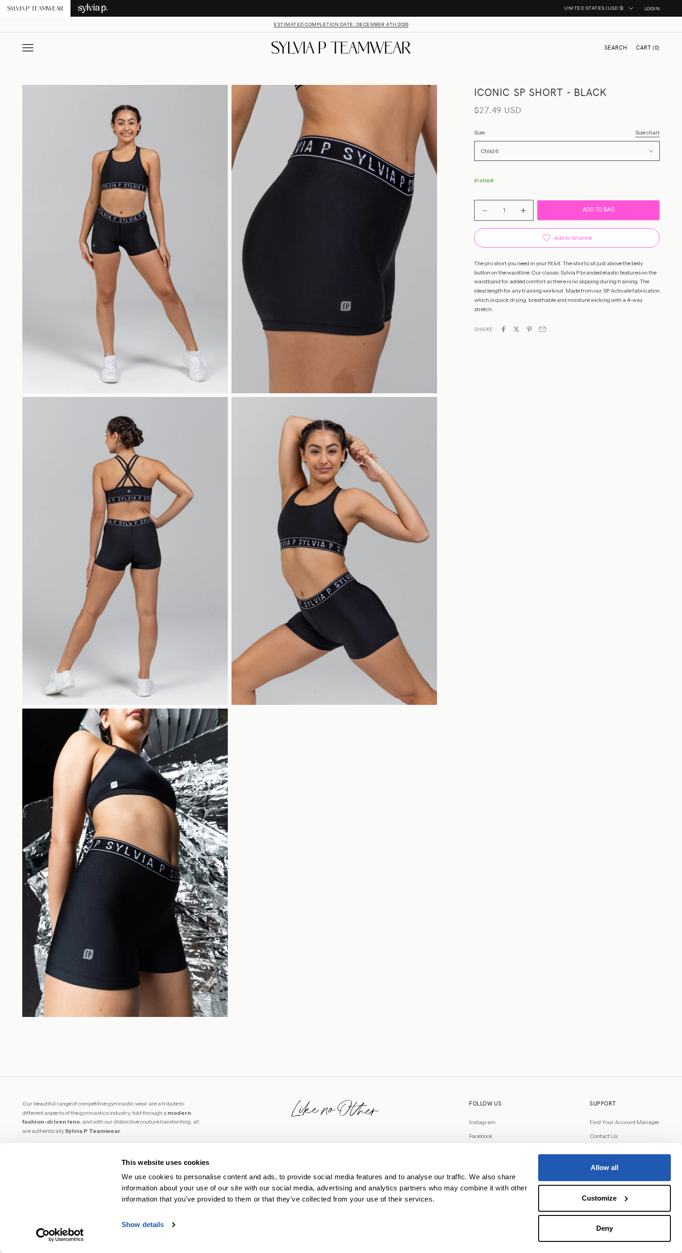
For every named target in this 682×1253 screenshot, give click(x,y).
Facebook (481, 1135)
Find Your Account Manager (625, 1122)
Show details (143, 1224)
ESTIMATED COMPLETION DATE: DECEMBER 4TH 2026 (341, 24)
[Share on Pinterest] (529, 329)
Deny (604, 1228)
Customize (599, 1198)
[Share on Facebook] (503, 329)
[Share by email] (542, 329)
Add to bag (599, 210)
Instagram (482, 1122)
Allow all (604, 1167)
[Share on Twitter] (516, 329)
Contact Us (604, 1135)
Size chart (647, 132)
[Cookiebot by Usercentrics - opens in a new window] (60, 1235)
